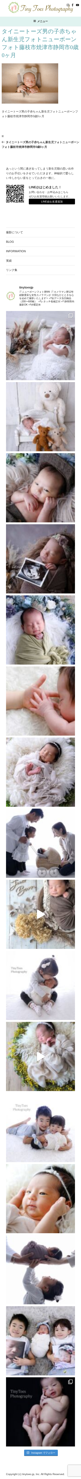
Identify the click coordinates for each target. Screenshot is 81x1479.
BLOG (10, 241)
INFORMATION (16, 251)
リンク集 (11, 269)
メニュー (42, 21)
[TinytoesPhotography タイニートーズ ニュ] (40, 345)
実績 (9, 260)
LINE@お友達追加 (52, 201)
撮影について (14, 232)
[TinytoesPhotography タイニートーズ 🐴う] (40, 487)
